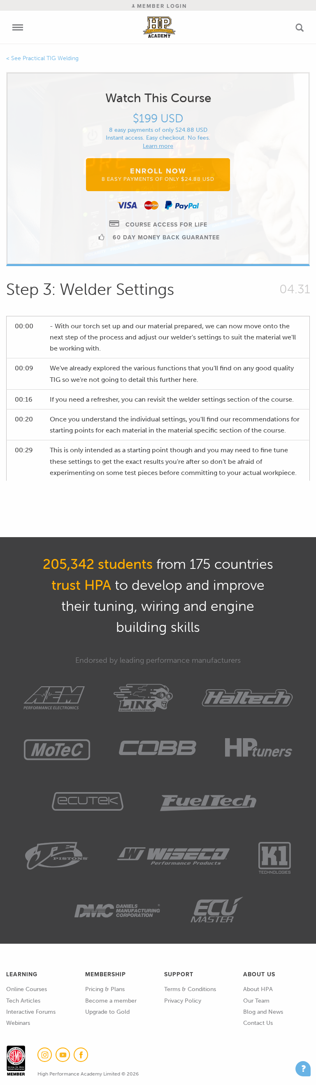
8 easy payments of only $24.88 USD (158, 129)
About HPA (258, 989)
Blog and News (263, 1011)
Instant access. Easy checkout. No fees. (158, 137)
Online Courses (26, 989)
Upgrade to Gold (107, 1011)
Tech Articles (23, 1000)
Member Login (161, 6)
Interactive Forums (31, 1011)
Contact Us (258, 1023)
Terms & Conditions (190, 989)
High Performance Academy (159, 27)
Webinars (18, 1023)
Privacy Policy (182, 1000)
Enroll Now (158, 174)
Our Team (256, 1000)
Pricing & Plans (105, 989)
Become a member (111, 1000)
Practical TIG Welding (51, 58)
